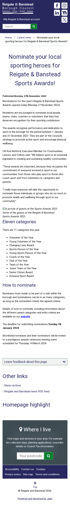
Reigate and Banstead (18, 8)
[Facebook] (57, 6)
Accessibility (12, 469)
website (25, 316)
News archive (12, 385)
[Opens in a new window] (48, 456)
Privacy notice (13, 474)
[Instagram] (64, 6)
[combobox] (17, 26)
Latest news (24, 37)
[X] (64, 20)
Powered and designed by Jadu (35, 498)
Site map (28, 474)
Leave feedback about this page (25, 362)
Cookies (40, 469)
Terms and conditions (47, 474)
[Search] (34, 26)
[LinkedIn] (57, 13)
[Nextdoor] (64, 13)
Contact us (27, 469)
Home (8, 37)
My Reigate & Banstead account (22, 19)
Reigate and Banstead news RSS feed (26, 391)
